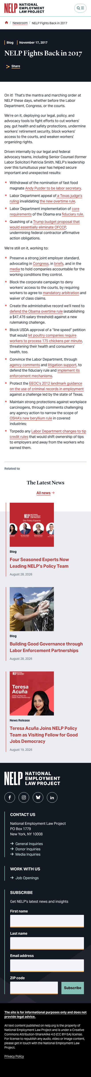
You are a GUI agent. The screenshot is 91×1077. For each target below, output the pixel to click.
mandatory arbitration (61, 293)
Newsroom (20, 23)
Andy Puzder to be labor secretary (53, 188)
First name (19, 911)
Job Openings (27, 878)
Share (15, 66)
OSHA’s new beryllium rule (31, 418)
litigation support (62, 365)
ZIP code (17, 978)
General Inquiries (29, 844)
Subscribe (72, 988)
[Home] (6, 23)
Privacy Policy (14, 1056)
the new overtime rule (57, 201)
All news (43, 493)
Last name (18, 933)
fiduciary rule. (73, 214)
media (15, 269)
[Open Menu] (80, 8)
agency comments (25, 365)
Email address (22, 955)
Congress (41, 263)
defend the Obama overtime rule (36, 311)
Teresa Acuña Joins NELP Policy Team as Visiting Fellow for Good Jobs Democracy (44, 734)
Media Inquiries (27, 854)
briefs (58, 263)
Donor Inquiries (27, 849)
